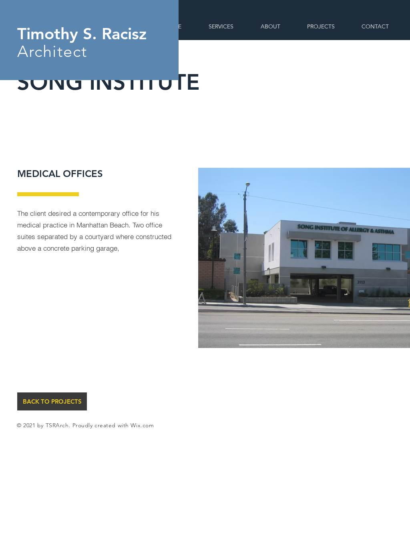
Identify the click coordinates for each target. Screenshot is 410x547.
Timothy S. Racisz (82, 33)
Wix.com (142, 425)
